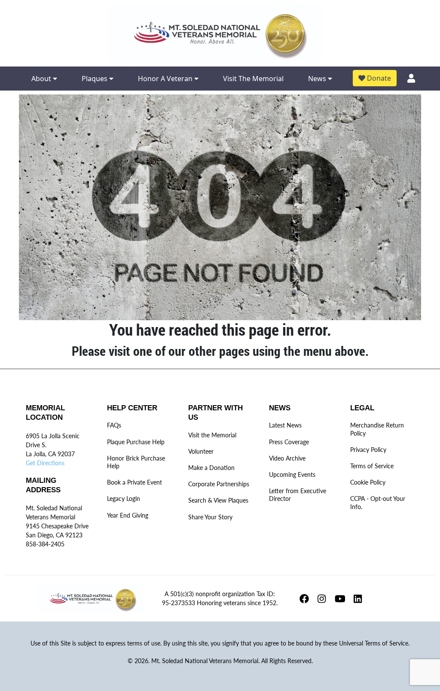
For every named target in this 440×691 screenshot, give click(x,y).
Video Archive (287, 458)
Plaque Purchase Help (136, 442)
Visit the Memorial (212, 435)
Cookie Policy (367, 482)
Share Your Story (210, 517)
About (42, 78)
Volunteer (201, 451)
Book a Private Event (134, 482)
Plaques (95, 78)
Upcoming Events (292, 474)
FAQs (114, 425)
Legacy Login (123, 498)
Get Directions (45, 463)
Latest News (285, 425)
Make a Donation (211, 467)
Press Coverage (289, 442)
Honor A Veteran (166, 78)
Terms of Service (372, 466)
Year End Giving (127, 515)
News (318, 78)
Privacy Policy (368, 449)
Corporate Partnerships (218, 484)
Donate (378, 78)
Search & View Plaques (218, 500)
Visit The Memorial (253, 78)
